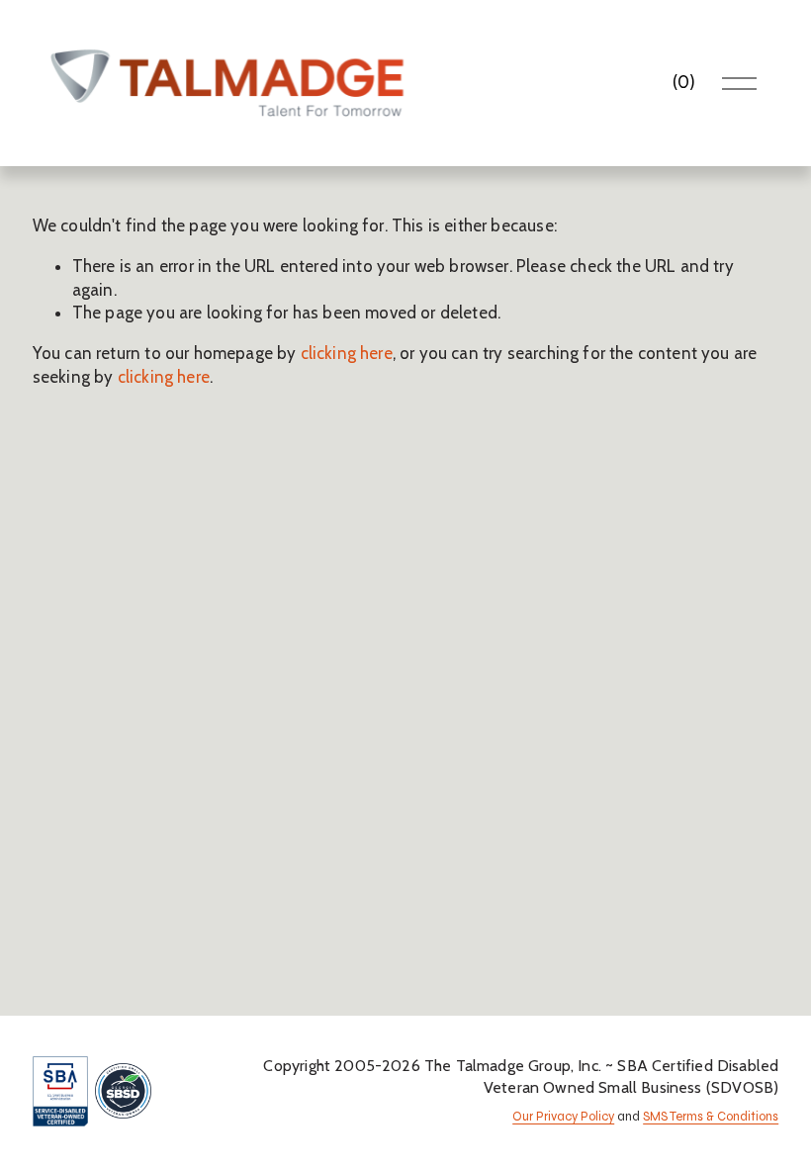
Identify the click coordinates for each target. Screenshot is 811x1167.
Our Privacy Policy (563, 1117)
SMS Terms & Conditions (710, 1117)
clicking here (347, 353)
